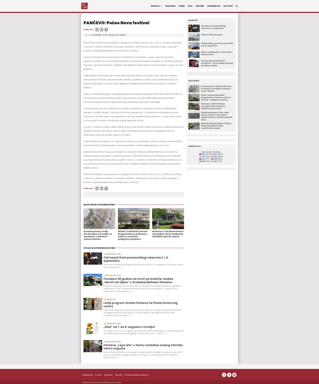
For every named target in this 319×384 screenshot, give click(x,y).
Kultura (88, 35)
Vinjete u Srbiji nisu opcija (211, 34)
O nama (98, 375)
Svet (190, 5)
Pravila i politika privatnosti (137, 375)
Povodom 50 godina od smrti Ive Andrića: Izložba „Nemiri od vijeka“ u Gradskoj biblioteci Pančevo (138, 280)
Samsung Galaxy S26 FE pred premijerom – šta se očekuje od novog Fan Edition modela (217, 63)
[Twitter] (229, 374)
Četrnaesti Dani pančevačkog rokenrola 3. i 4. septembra (136, 259)
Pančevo (155, 5)
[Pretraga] (237, 6)
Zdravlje (200, 5)
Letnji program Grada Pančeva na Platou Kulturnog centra (140, 304)
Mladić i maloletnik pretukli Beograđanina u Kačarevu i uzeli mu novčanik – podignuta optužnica (132, 235)
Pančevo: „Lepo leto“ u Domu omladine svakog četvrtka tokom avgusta (143, 346)
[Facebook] (224, 374)
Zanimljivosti (213, 5)
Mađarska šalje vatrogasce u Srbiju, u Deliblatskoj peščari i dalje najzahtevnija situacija (216, 125)
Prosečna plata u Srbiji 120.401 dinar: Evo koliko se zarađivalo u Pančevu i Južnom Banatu (97, 235)
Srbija (182, 5)
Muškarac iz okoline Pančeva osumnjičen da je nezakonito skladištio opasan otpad (167, 234)
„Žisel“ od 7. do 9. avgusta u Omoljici (129, 327)
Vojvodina (170, 5)
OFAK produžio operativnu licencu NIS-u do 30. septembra (217, 44)
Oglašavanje (87, 375)
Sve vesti (228, 5)
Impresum (108, 375)
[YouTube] (234, 374)
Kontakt (118, 375)
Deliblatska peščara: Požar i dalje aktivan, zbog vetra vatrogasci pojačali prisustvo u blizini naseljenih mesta (216, 116)
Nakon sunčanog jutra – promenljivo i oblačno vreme (217, 53)
